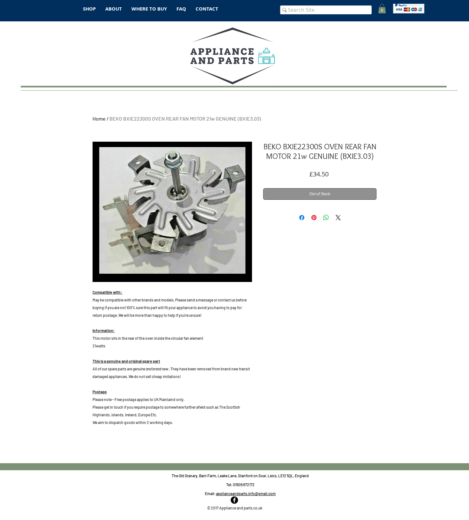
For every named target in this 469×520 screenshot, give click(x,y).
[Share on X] (338, 217)
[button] (382, 8)
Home (99, 118)
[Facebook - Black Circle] (234, 500)
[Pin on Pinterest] (314, 217)
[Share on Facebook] (302, 217)
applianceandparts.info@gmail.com (246, 493)
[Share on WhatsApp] (326, 217)
